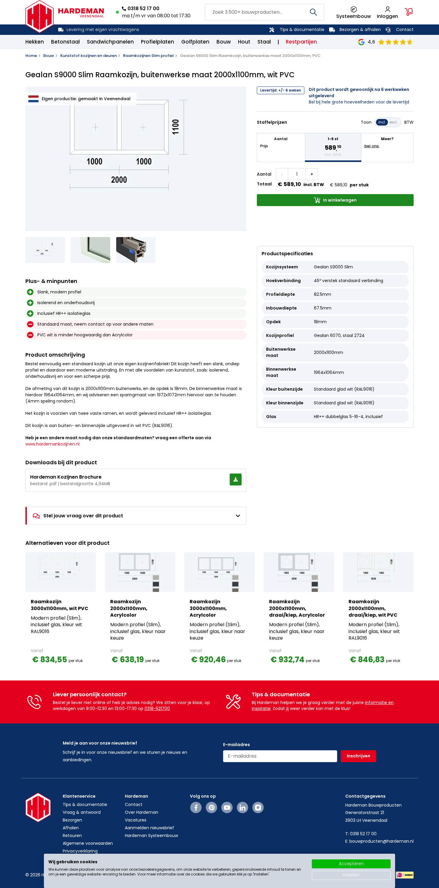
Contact (405, 30)
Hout (244, 41)
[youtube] (227, 807)
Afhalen (71, 828)
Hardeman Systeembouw (151, 836)
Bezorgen (72, 820)
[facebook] (196, 807)
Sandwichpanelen (110, 41)
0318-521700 (157, 708)
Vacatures (135, 820)
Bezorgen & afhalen (360, 30)
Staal (264, 41)
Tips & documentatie (302, 30)
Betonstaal (65, 41)
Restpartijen (301, 41)
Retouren (72, 836)
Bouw (224, 41)
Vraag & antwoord (82, 812)
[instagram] (258, 807)
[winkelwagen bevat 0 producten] (409, 12)
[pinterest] (211, 807)
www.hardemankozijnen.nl (52, 444)
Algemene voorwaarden (88, 843)
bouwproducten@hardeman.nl (381, 841)
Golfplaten (195, 41)
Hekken (34, 41)
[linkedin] (242, 807)
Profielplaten (157, 41)
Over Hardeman (141, 812)
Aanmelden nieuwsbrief (149, 828)
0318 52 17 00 (143, 8)
